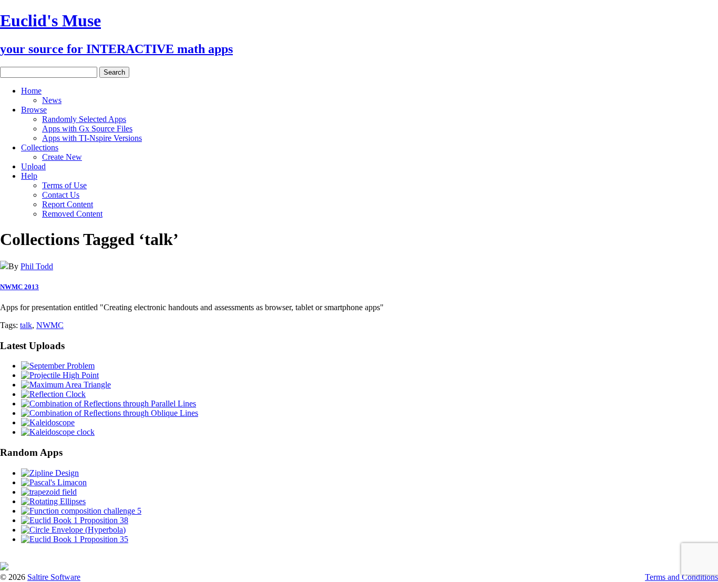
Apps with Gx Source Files (87, 128)
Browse (34, 109)
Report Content (67, 204)
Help (29, 175)
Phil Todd (36, 266)
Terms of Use (64, 185)
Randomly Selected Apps (84, 119)
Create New (62, 156)
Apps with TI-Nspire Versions (92, 138)
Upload (33, 166)
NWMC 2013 (19, 287)
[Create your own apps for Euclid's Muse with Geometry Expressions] (4, 567)
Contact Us (60, 194)
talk (26, 325)
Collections (39, 147)
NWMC (50, 325)
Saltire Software (53, 577)
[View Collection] (4, 266)
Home (31, 90)
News (51, 100)
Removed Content (72, 213)
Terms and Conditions (681, 577)
